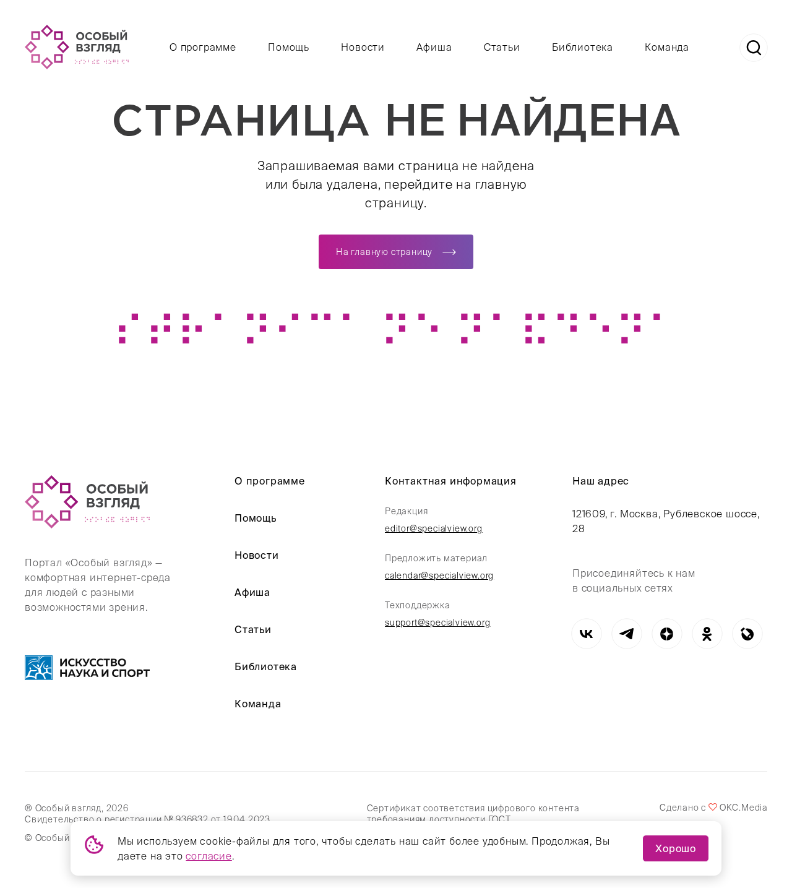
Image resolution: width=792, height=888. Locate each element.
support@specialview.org (437, 622)
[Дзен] (667, 634)
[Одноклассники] (707, 634)
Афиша (434, 47)
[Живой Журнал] (747, 634)
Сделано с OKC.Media (713, 808)
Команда (667, 47)
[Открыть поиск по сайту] (753, 47)
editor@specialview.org (434, 528)
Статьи (502, 47)
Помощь (288, 47)
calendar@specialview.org (439, 575)
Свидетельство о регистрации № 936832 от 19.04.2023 (147, 819)
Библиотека (582, 47)
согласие (208, 855)
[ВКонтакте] (586, 634)
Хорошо (675, 848)
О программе (203, 47)
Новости (363, 47)
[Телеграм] (626, 634)
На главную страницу (384, 252)
